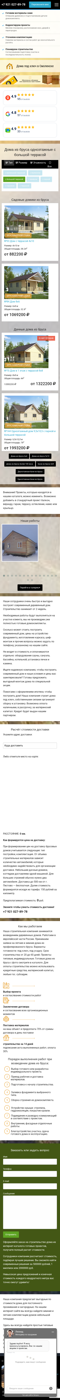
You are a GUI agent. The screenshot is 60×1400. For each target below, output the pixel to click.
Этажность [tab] (39, 162)
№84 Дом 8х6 (12, 301)
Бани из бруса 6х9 (46, 464)
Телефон (7, 1169)
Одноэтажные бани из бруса (30, 479)
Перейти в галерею (29, 587)
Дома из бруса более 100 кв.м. (19, 464)
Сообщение (9, 1193)
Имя (5, 1156)
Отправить (10, 1234)
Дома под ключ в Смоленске (35, 66)
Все (50, 166)
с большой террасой (14, 179)
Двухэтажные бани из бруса (30, 472)
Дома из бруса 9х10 (40, 456)
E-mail (6, 1181)
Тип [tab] (10, 162)
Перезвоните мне (40, 4)
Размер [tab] (22, 162)
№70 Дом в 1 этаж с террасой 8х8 (23, 370)
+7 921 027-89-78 (13, 4)
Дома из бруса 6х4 (19, 456)
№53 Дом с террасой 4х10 (19, 241)
